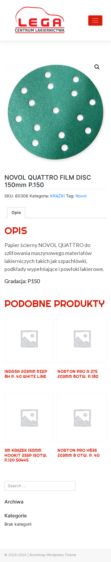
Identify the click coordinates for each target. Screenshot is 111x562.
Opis (16, 212)
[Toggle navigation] (95, 20)
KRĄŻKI (57, 196)
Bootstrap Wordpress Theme (53, 555)
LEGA (22, 555)
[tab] (16, 212)
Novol (80, 196)
